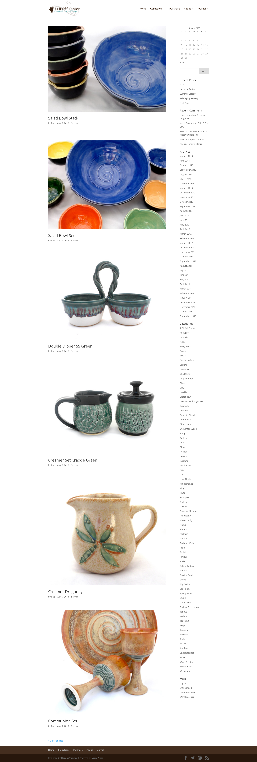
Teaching (184, 620)
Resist (183, 552)
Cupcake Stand (187, 415)
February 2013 (187, 183)
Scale (182, 561)
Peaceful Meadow (188, 511)
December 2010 (187, 302)
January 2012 (186, 243)
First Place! (185, 103)
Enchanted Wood (188, 428)
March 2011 (186, 288)
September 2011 (188, 261)
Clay (182, 387)
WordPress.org (187, 696)
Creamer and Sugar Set (191, 401)
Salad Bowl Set (61, 235)
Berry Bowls (186, 346)
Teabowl (184, 616)
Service (74, 123)
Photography (186, 520)
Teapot (183, 625)
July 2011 (184, 270)
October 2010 (186, 311)
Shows (183, 579)
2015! (182, 84)
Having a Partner (188, 89)
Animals (184, 337)
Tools (182, 639)
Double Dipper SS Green (70, 346)
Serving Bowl (186, 575)
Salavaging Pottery (189, 98)
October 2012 (186, 201)
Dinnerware (186, 419)
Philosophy (185, 515)
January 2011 (186, 297)
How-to (183, 456)
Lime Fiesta (185, 479)
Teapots (184, 630)
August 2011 (186, 265)
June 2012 (185, 220)
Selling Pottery (187, 566)
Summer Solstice (188, 93)
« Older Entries (55, 740)
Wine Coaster (186, 662)
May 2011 (184, 279)
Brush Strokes (187, 360)
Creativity (184, 406)
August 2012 (186, 210)
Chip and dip (186, 378)
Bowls (183, 355)
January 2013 (186, 188)
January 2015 (186, 156)
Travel (183, 643)
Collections (156, 9)
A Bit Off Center (187, 328)
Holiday (183, 451)
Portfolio (184, 533)
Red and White (187, 543)
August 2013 (186, 174)
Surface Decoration (189, 607)
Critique (184, 410)
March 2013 (186, 179)
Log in (183, 683)
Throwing (184, 634)
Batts (182, 342)
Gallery (183, 438)
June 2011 (185, 274)
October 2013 (186, 165)
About (187, 9)
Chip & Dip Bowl (196, 139)
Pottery (183, 538)
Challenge (185, 373)
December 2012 (187, 192)
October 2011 (186, 256)
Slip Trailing (186, 584)
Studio (183, 597)
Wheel (183, 657)
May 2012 (184, 224)
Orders (183, 502)
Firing (182, 433)
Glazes (183, 447)
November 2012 (188, 197)
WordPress (97, 758)
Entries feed (186, 687)
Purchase (174, 9)
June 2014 (185, 160)
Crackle (183, 392)
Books (183, 351)
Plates (183, 524)
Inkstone (184, 460)
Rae (53, 123)
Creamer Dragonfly (65, 591)
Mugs (182, 488)
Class (182, 383)
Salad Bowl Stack (63, 118)
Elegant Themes (69, 758)
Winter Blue (186, 666)
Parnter (183, 506)
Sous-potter (185, 588)
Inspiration (185, 465)
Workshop (185, 671)
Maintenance (186, 483)
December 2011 (187, 247)
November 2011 (188, 252)
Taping (183, 611)
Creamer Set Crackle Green (72, 460)
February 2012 (187, 238)
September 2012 (188, 206)
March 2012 (186, 233)
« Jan (182, 62)
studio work (185, 602)
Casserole (184, 369)
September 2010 (188, 316)
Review (183, 556)
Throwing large (194, 144)
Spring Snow (186, 593)
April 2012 (185, 229)
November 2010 (188, 307)
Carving (183, 364)
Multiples (184, 497)
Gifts (182, 442)
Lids (182, 474)
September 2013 (188, 169)
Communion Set (62, 721)
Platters (183, 529)
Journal (202, 9)
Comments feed (188, 692)
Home (143, 9)
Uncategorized (187, 652)
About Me (184, 332)
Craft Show (185, 396)
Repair (183, 547)
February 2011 (187, 293)
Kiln (182, 470)
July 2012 (184, 215)
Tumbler (184, 648)
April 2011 (185, 284)
